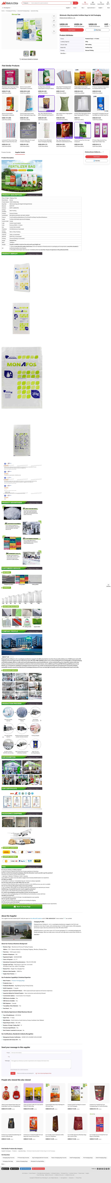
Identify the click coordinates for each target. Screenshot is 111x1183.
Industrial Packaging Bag (23, 11)
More (3, 1164)
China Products (32, 1173)
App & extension (91, 7)
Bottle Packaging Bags (101, 1157)
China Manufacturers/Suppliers (43, 1173)
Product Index (81, 1173)
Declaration (71, 1177)
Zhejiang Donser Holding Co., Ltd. (67, 18)
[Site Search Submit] (75, 3)
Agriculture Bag (34, 11)
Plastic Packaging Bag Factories (58, 1157)
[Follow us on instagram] (102, 1168)
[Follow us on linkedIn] (108, 1168)
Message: (7, 1060)
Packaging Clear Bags (8, 1161)
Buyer (74, 7)
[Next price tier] (109, 24)
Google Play (14, 1168)
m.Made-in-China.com (59, 1175)
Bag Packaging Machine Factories (40, 1157)
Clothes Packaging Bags (22, 1161)
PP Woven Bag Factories (23, 1157)
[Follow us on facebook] (98, 1168)
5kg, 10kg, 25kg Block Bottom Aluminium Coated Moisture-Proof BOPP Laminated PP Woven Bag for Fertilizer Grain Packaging (64, 141)
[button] (71, 3)
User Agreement (63, 1177)
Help (82, 7)
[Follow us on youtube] (104, 1168)
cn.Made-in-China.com (69, 1175)
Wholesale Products (55, 1173)
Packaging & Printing (11, 11)
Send (13, 1073)
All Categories (7, 7)
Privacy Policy (78, 1177)
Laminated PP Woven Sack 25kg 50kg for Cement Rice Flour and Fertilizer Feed (9, 141)
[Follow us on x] (100, 1168)
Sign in (107, 4)
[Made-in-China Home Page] (10, 3)
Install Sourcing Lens (39, 1168)
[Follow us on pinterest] (106, 1168)
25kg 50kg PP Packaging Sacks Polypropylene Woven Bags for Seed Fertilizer (63, 87)
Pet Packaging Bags (88, 1157)
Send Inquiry (71, 30)
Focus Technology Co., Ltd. (45, 1177)
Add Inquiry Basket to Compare (29, 59)
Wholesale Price (64, 1173)
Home (3, 11)
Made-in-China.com (49, 1175)
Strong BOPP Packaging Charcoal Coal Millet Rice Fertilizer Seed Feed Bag (100, 114)
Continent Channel (73, 1173)
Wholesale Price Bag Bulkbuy (37, 1161)
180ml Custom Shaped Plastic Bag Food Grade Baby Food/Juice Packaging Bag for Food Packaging (11, 1106)
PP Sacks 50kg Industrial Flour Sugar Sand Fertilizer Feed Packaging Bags (99, 141)
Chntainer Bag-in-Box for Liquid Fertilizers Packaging (27, 140)
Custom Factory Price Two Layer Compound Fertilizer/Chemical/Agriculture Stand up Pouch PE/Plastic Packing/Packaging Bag (82, 141)
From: (8, 1052)
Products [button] (25, 3)
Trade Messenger (25, 1168)
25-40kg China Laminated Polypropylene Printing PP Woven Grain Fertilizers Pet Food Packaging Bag (46, 87)
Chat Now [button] (98, 30)
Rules (108, 7)
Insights (87, 1173)
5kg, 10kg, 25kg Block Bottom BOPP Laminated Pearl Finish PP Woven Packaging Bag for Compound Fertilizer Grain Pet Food (45, 114)
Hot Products (25, 1173)
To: (9, 1056)
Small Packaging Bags (75, 1157)
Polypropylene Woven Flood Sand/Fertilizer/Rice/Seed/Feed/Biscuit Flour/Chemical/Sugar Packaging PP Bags (82, 87)
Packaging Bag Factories (8, 1157)
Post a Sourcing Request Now (43, 1073)
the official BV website (36, 918)
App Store (5, 1168)
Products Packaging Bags (18, 980)
